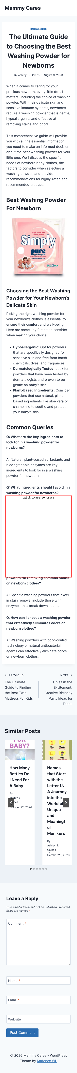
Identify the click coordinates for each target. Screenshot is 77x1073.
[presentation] (20, 750)
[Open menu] (68, 8)
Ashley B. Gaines (28, 75)
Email (13, 1000)
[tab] (31, 869)
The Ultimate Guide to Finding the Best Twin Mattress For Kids (19, 687)
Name (14, 981)
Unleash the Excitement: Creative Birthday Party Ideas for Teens (58, 690)
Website (14, 1019)
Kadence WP (47, 1061)
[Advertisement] (38, 538)
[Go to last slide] (11, 802)
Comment (17, 923)
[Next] (66, 802)
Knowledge (38, 28)
